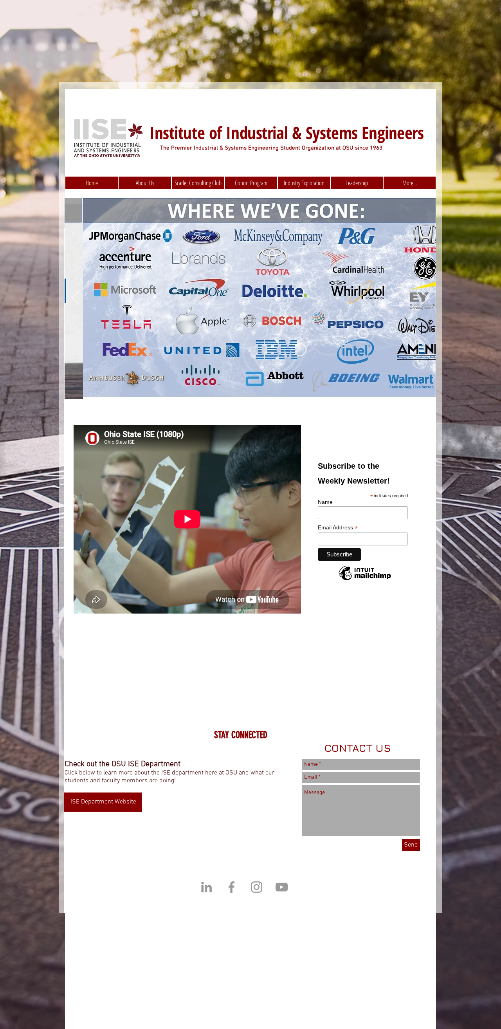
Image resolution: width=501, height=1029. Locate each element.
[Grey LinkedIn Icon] (206, 887)
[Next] (424, 298)
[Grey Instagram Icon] (256, 887)
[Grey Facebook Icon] (231, 887)
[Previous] (75, 298)
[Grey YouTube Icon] (281, 887)
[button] (357, 183)
